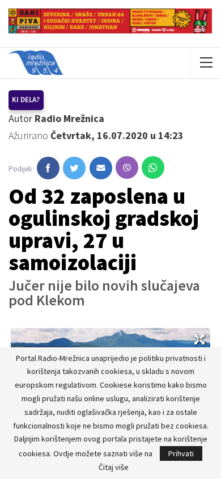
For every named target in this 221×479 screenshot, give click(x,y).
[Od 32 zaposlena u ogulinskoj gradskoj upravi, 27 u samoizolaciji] (48, 168)
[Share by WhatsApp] (153, 167)
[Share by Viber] (127, 167)
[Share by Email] (101, 168)
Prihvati (181, 453)
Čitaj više (114, 467)
